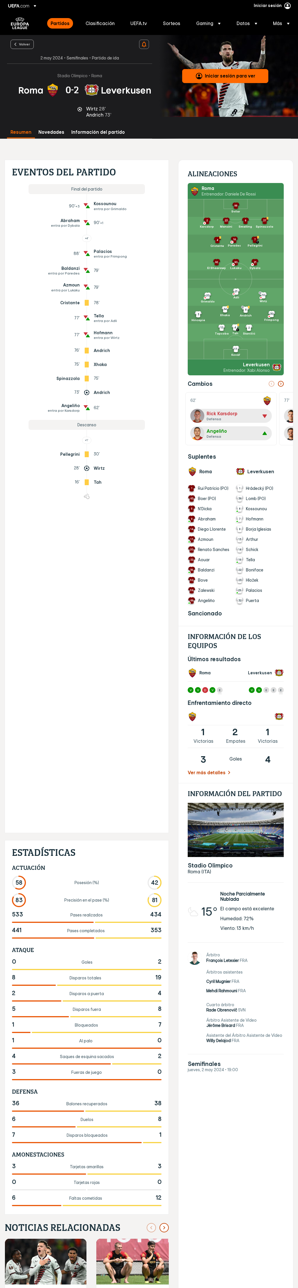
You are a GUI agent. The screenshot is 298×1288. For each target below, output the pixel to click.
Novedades (51, 132)
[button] (208, 23)
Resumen (20, 132)
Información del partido (98, 132)
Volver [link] (24, 44)
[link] (60, 23)
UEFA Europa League (20, 23)
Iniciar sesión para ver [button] (230, 75)
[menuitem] (61, 23)
